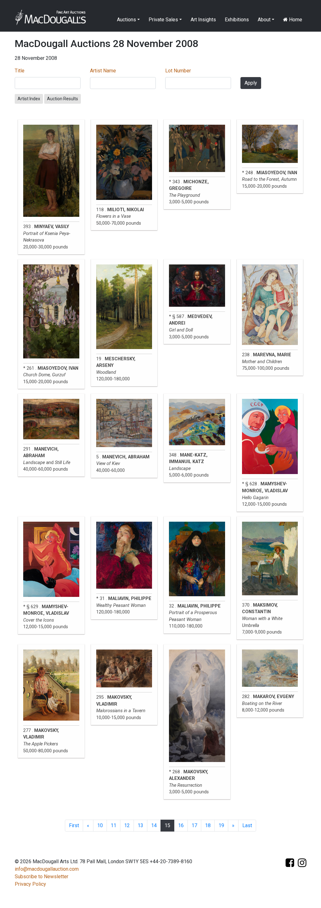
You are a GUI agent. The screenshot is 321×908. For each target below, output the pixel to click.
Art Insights (203, 20)
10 (100, 825)
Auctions (126, 20)
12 (127, 825)
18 (208, 825)
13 (140, 825)
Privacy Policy (30, 884)
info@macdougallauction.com (47, 869)
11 (113, 825)
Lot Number (178, 71)
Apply (251, 83)
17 (194, 825)
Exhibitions (237, 20)
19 (221, 825)
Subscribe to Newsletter (41, 876)
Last (247, 825)
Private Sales (163, 20)
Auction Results (62, 98)
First (74, 825)
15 (167, 825)
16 (181, 825)
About (264, 20)
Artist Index (29, 98)
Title (19, 71)
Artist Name (103, 71)
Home (295, 20)
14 (154, 825)
